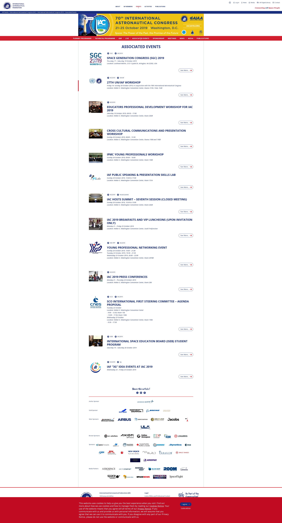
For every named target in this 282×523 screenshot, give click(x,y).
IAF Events (5, 12)
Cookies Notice (157, 506)
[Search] (230, 3)
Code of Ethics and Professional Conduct (157, 496)
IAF (14, 5)
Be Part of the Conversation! (192, 495)
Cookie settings (185, 508)
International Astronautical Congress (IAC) (23, 12)
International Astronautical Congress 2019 (50, 12)
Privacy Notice (144, 508)
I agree (184, 504)
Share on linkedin (141, 393)
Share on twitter (137, 393)
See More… (184, 70)
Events (90, 18)
